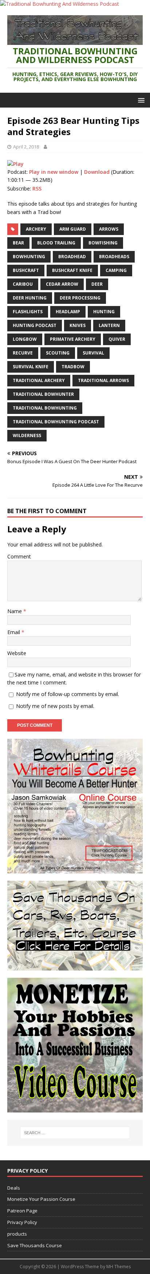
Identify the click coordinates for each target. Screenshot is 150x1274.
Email (14, 632)
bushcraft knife (72, 270)
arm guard (72, 229)
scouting (58, 353)
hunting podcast (34, 325)
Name (15, 611)
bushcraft (26, 270)
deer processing (80, 298)
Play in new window (53, 171)
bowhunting (29, 256)
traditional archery (39, 380)
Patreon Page (22, 1210)
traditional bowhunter (43, 394)
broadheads (114, 256)
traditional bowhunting (45, 408)
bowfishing (103, 243)
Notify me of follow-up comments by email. (67, 694)
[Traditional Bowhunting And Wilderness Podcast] (59, 3)
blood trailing (56, 243)
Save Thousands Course (34, 1245)
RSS (37, 188)
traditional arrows (103, 380)
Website (16, 653)
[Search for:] (75, 1133)
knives (78, 325)
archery (36, 229)
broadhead (72, 256)
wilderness (27, 435)
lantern (109, 325)
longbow (25, 339)
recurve (23, 353)
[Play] (15, 163)
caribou (23, 284)
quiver (116, 339)
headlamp (68, 312)
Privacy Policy (22, 1222)
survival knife (30, 367)
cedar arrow (62, 284)
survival (93, 353)
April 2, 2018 (26, 146)
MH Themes (118, 1266)
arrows (108, 229)
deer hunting (30, 298)
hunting (104, 312)
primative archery (72, 339)
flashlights (28, 312)
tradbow (73, 367)
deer (97, 284)
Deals (13, 1188)
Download (97, 171)
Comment (19, 556)
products (17, 1234)
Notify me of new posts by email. (55, 706)
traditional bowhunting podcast (56, 422)
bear (18, 243)
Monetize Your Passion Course (41, 1199)
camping (116, 270)
